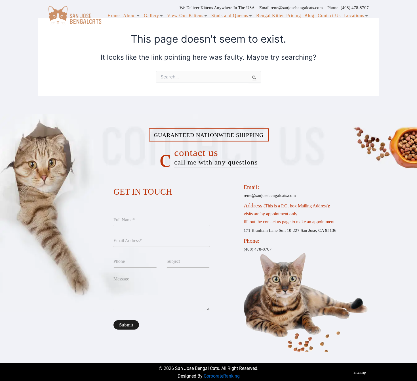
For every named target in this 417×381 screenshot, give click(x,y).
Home (114, 15)
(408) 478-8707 (355, 7)
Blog (309, 15)
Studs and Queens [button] (229, 15)
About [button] (129, 15)
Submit (126, 325)
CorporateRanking (222, 376)
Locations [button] (354, 15)
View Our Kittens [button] (185, 15)
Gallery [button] (151, 15)
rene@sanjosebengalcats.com (297, 7)
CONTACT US (216, 156)
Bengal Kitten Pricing (278, 15)
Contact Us (329, 15)
